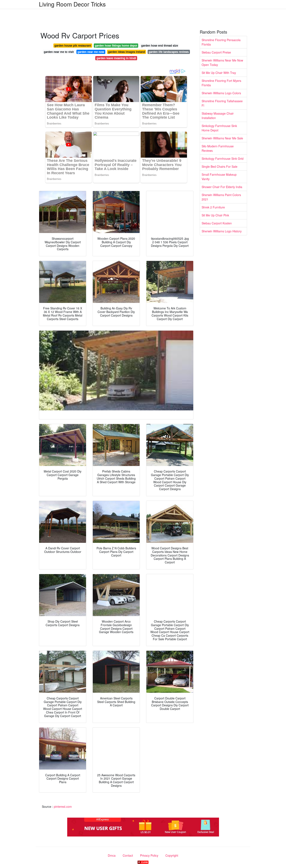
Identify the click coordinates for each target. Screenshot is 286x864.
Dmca (112, 855)
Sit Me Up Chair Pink (215, 215)
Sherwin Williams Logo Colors (221, 93)
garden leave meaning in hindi (116, 58)
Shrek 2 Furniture (213, 207)
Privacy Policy (149, 855)
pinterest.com (63, 806)
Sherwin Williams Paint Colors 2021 (221, 197)
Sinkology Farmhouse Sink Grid (222, 158)
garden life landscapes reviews (169, 52)
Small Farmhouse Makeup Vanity (219, 176)
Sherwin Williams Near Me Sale (222, 138)
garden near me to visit (59, 52)
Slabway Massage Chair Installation (218, 115)
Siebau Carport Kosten (217, 223)
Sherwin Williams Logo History (222, 231)
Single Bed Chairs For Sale (219, 166)
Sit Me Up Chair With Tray (219, 73)
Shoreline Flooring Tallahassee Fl (222, 103)
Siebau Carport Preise (216, 52)
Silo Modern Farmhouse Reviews (218, 148)
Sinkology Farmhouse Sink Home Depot (219, 128)
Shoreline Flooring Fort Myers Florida (221, 83)
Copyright (171, 855)
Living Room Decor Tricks (72, 4)
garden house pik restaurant (72, 45)
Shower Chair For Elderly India (222, 187)
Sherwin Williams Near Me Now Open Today (222, 62)
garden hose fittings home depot (116, 45)
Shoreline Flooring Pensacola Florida (221, 42)
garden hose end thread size (159, 45)
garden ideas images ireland (126, 52)
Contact (128, 855)
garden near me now (90, 52)
